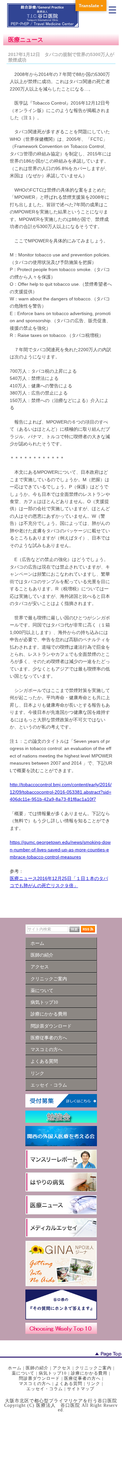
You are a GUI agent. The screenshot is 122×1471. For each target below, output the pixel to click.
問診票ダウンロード (39, 1378)
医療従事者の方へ (82, 1378)
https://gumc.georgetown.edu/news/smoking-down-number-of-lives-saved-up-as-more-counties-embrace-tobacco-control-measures (60, 849)
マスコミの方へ (35, 1383)
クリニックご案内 (93, 1367)
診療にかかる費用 (89, 1373)
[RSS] (88, 929)
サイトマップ (80, 1388)
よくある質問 (68, 1383)
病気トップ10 (53, 1373)
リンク (93, 1383)
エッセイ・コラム (44, 1388)
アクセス (62, 1367)
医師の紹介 (37, 1367)
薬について (23, 1373)
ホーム (14, 1367)
